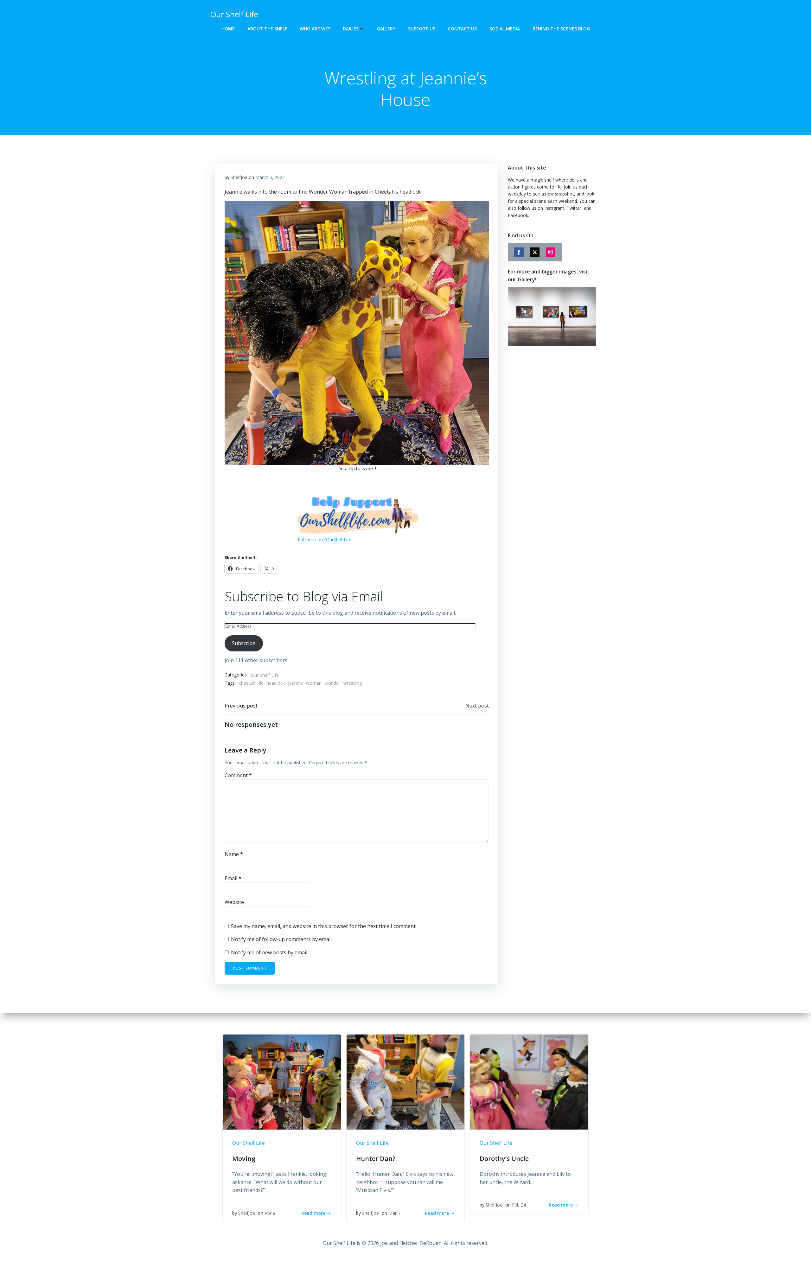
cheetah (247, 683)
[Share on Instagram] (550, 252)
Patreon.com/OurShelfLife (324, 539)
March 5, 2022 (270, 177)
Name (234, 854)
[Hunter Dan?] (406, 1081)
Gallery (386, 29)
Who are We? (315, 29)
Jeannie (295, 683)
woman (314, 683)
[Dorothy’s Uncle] (529, 1081)
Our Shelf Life (265, 675)
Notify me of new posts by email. (269, 952)
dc (261, 683)
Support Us (421, 29)
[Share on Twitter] (535, 252)
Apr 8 (270, 1213)
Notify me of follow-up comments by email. (282, 939)
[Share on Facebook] (519, 252)
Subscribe (243, 643)
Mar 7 (394, 1213)
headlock (275, 683)
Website (234, 902)
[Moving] (282, 1081)
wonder (332, 683)
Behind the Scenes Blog (561, 29)
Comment (238, 775)
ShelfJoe (239, 177)
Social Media (504, 29)
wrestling (352, 683)
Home (228, 29)
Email (233, 878)
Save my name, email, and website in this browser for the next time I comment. (324, 926)
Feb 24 (519, 1205)
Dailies (351, 29)
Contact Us (462, 29)
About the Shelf (267, 29)
